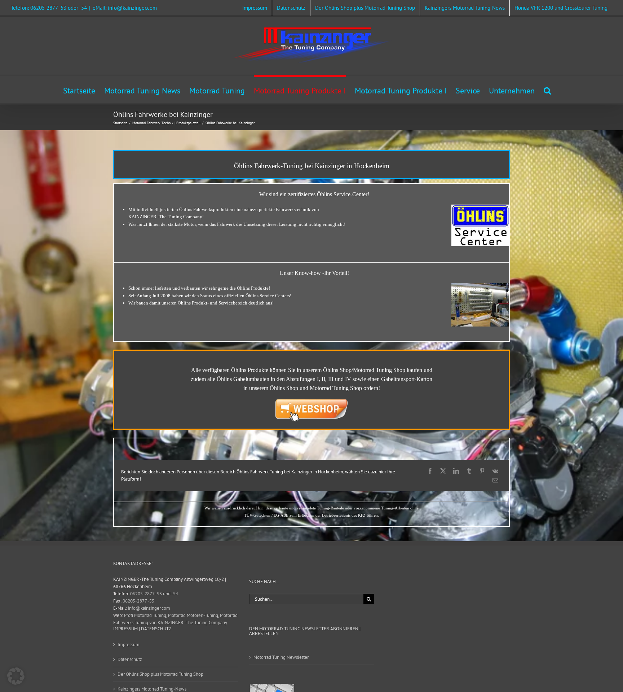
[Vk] (495, 471)
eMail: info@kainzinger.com (125, 7)
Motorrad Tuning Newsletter (281, 657)
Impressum (129, 644)
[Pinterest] (482, 471)
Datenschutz (130, 659)
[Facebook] (430, 471)
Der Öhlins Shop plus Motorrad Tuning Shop (160, 674)
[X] (443, 471)
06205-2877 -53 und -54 (154, 594)
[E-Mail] (495, 480)
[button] (547, 89)
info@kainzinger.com (149, 608)
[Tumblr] (469, 471)
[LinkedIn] (456, 471)
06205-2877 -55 (138, 601)
